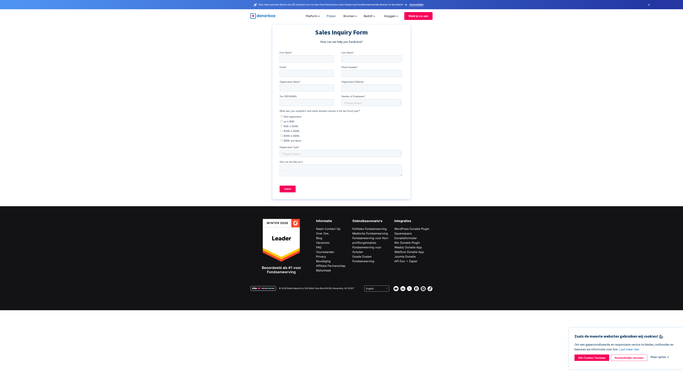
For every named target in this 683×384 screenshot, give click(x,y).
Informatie (324, 221)
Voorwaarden (325, 252)
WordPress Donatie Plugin (411, 229)
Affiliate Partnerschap (330, 266)
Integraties (402, 221)
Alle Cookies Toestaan (592, 357)
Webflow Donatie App (409, 252)
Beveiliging (323, 261)
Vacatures (322, 242)
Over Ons (322, 233)
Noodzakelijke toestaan (629, 357)
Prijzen (331, 16)
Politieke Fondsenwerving (369, 229)
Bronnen (348, 16)
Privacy (321, 256)
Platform (311, 16)
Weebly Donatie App (408, 247)
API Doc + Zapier (405, 261)
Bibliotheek (323, 270)
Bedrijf (368, 16)
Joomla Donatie (405, 256)
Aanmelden (416, 4)
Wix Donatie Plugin (407, 242)
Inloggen (390, 16)
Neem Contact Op (328, 229)
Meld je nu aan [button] (418, 16)
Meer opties (658, 357)
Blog (319, 238)
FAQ (318, 247)
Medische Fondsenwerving (370, 233)
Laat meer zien (629, 349)
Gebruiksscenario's (367, 221)
